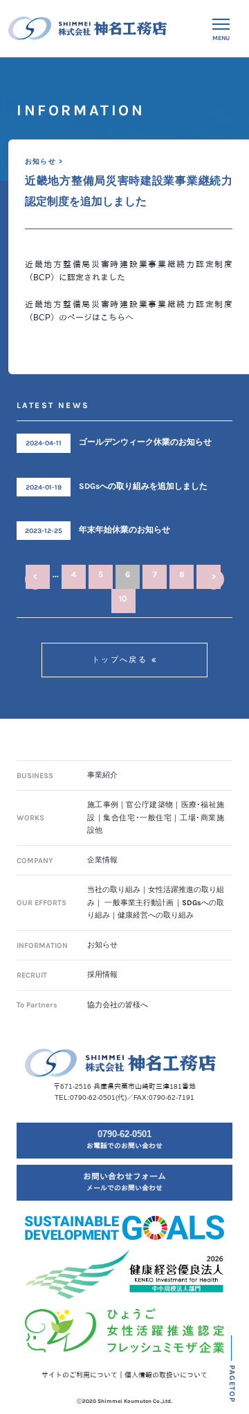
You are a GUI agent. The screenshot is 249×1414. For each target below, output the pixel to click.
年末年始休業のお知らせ (124, 529)
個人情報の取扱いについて (166, 1375)
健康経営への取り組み (156, 915)
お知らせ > (44, 161)
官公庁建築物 (149, 804)
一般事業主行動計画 (139, 902)
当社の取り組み (113, 889)
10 (123, 598)
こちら (112, 317)
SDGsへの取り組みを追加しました (143, 486)
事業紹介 (102, 775)
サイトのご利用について (80, 1375)
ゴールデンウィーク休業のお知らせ (145, 442)
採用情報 (102, 974)
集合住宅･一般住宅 (137, 817)
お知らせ (102, 944)
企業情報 (102, 859)
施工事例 (102, 804)
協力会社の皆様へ (117, 1004)
